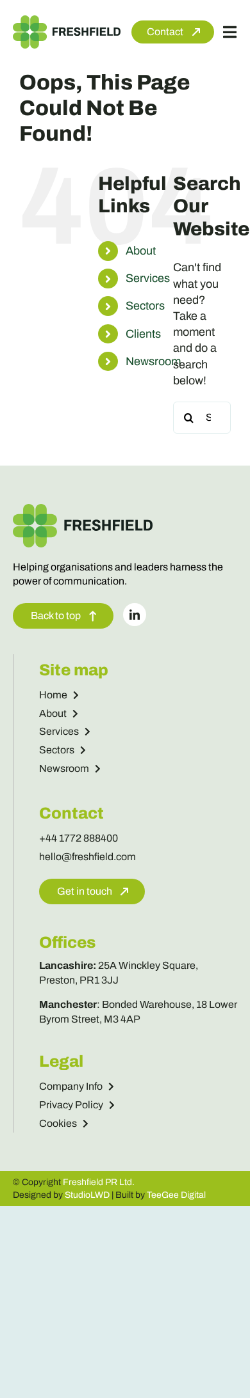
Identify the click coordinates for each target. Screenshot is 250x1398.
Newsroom (153, 361)
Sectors (145, 305)
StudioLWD (87, 1195)
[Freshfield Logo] (67, 21)
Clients (143, 333)
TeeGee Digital (176, 1195)
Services (148, 278)
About (141, 250)
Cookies (58, 1123)
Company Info (71, 1086)
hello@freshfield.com (87, 856)
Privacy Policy (71, 1104)
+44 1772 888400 (78, 838)
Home (53, 694)
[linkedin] (134, 614)
